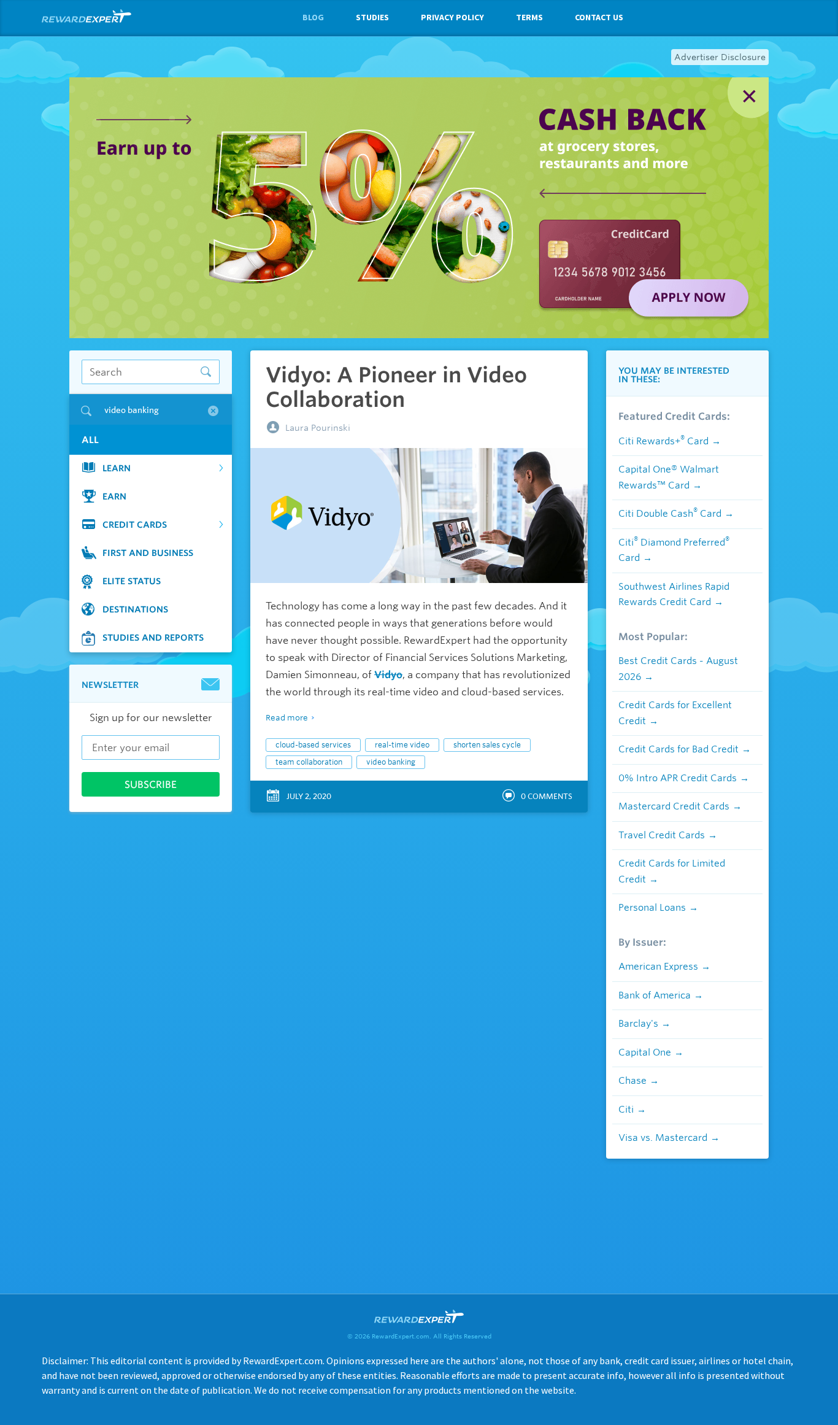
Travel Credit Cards (661, 835)
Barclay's (638, 1023)
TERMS (529, 17)
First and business (147, 553)
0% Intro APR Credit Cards (677, 778)
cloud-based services (313, 744)
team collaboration (308, 762)
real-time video (402, 744)
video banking (390, 762)
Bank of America (654, 995)
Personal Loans (652, 907)
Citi (626, 1109)
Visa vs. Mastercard (662, 1137)
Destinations (135, 609)
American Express (658, 966)
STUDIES (372, 17)
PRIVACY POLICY (452, 17)
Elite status (131, 581)
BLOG (313, 17)
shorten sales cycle (487, 744)
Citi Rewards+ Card (663, 441)
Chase (632, 1080)
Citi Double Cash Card (669, 513)
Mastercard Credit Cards (673, 806)
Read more (287, 717)
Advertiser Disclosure (720, 57)
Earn (114, 496)
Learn (116, 468)
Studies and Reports (153, 638)
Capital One (644, 1052)
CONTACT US (599, 17)
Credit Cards (134, 525)
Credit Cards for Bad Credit (678, 749)
